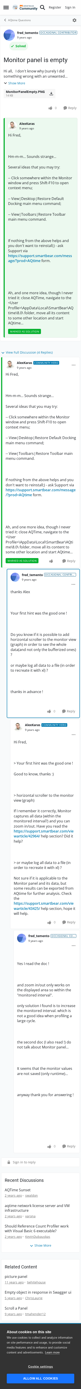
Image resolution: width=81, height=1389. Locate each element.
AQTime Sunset (18, 1190)
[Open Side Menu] (6, 7)
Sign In (70, 7)
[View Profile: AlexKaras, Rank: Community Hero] (10, 365)
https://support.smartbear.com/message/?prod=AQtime (40, 258)
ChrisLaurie (34, 1298)
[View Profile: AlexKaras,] (12, 125)
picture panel (16, 1276)
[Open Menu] (74, 20)
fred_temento (27, 33)
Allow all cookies (40, 1378)
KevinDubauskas (37, 1236)
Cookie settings (40, 1366)
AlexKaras (27, 123)
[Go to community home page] (25, 7)
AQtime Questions (19, 20)
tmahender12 (35, 1314)
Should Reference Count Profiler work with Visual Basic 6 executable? (37, 1228)
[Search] (42, 7)
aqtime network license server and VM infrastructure (37, 1208)
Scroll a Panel (16, 1308)
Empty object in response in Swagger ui (38, 1292)
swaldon (31, 1195)
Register (55, 7)
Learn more (52, 1352)
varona (30, 1216)
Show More (16, 83)
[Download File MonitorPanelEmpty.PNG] (51, 93)
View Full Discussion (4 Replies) (29, 352)
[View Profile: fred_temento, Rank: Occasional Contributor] (9, 35)
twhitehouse (36, 1282)
